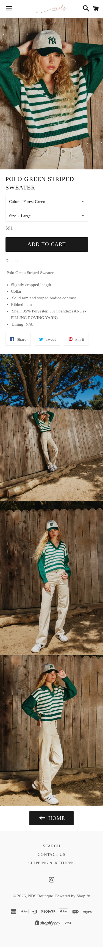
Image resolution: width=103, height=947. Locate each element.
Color (14, 201)
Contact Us (51, 854)
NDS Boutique (40, 896)
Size (12, 216)
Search (51, 846)
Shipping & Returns (51, 863)
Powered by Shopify (72, 896)
